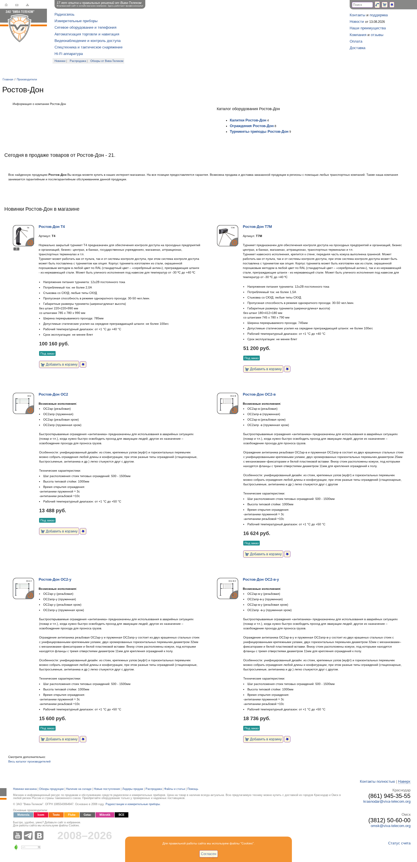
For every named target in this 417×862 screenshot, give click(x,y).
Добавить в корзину (61, 364)
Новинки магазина (25, 789)
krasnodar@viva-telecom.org (386, 801)
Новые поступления (107, 789)
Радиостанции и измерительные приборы (133, 804)
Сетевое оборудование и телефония (85, 27)
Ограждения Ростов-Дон (252, 126)
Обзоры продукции (51, 789)
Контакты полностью (377, 781)
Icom (41, 814)
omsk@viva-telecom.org (390, 826)
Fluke (71, 814)
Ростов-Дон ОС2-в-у (261, 579)
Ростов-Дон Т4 (52, 227)
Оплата (356, 41)
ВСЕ (121, 814)
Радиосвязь (64, 14)
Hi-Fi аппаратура (69, 54)
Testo (56, 814)
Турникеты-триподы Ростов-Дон (259, 131)
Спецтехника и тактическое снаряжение (88, 47)
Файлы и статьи (174, 789)
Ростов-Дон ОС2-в (259, 394)
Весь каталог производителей (29, 761)
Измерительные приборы (76, 21)
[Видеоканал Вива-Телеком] (18, 835)
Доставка (357, 48)
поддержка (379, 15)
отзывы (377, 35)
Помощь (192, 789)
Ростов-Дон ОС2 (53, 394)
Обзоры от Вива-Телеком (106, 61)
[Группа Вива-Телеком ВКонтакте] (40, 835)
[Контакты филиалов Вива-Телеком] (377, 4)
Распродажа (78, 61)
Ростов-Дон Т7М (257, 227)
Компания (358, 35)
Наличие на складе (78, 789)
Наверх (404, 781)
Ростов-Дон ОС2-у (55, 579)
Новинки (60, 61)
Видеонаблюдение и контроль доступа (88, 41)
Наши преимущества (368, 28)
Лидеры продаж (132, 789)
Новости (357, 22)
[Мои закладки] (391, 5)
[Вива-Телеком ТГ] (29, 835)
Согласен (208, 854)
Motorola (23, 814)
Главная (8, 79)
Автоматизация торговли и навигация (87, 34)
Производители (27, 79)
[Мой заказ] (385, 5)
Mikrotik (104, 814)
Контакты (357, 15)
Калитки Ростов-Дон (248, 120)
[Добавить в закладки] (83, 364)
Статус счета (399, 843)
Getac (87, 814)
